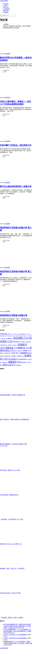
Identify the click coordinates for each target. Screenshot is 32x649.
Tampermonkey (3, 335)
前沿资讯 (6, 4)
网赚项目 (14, 362)
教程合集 (6, 10)
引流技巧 (10, 345)
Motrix (29, 334)
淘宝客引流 (8, 353)
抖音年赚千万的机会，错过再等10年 (16, 145)
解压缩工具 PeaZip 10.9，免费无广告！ (11, 544)
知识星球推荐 (23, 359)
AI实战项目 (6, 9)
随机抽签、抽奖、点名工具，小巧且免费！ (12, 568)
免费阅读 (10, 338)
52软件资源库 (4, 0)
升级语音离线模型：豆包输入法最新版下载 (12, 395)
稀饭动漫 (5, 362)
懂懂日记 (23, 348)
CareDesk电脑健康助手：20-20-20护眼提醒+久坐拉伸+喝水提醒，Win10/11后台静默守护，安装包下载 (17, 631)
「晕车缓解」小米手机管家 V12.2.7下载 (11, 519)
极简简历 (19, 350)
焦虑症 (14, 356)
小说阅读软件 (3, 345)
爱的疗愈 (21, 356)
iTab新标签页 (23, 334)
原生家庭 (16, 341)
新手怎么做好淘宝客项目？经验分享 (16, 186)
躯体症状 (24, 362)
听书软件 (23, 341)
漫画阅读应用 (8, 356)
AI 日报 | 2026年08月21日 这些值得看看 (14, 634)
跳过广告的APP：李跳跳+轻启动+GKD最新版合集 (14, 419)
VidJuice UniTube (12, 335)
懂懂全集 (11, 348)
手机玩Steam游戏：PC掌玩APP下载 (10, 593)
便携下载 (3, 338)
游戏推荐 (25, 353)
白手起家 (14, 359)
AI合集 (5, 5)
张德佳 (15, 345)
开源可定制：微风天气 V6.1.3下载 (10, 470)
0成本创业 (5, 334)
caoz (12, 334)
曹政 (15, 350)
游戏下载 (16, 353)
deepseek (16, 334)
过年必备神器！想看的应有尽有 (9, 494)
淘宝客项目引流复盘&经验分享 (13, 315)
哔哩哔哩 (28, 341)
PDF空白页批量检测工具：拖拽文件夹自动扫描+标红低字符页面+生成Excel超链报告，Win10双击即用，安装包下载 (17, 626)
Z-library (25, 335)
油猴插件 (26, 350)
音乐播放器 (18, 365)
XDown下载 (19, 335)
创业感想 (21, 338)
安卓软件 (6, 12)
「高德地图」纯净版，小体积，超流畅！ (12, 617)
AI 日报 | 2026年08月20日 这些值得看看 (14, 638)
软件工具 (6, 7)
